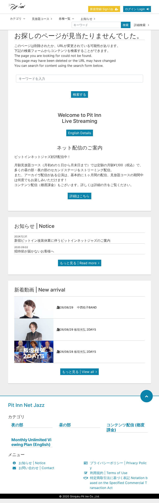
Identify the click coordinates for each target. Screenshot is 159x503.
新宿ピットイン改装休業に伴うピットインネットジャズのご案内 (62, 240)
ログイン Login (135, 9)
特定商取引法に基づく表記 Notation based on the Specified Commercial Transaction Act (119, 483)
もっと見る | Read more (78, 263)
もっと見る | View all (78, 372)
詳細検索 (140, 25)
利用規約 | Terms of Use (108, 473)
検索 (126, 25)
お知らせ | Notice (32, 463)
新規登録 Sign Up (101, 9)
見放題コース (40, 18)
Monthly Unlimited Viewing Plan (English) (31, 442)
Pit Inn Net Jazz (26, 405)
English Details (79, 133)
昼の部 (65, 425)
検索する (79, 94)
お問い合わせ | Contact (36, 468)
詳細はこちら (79, 196)
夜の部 (17, 425)
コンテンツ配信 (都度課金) (126, 427)
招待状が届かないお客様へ (34, 251)
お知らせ (86, 18)
